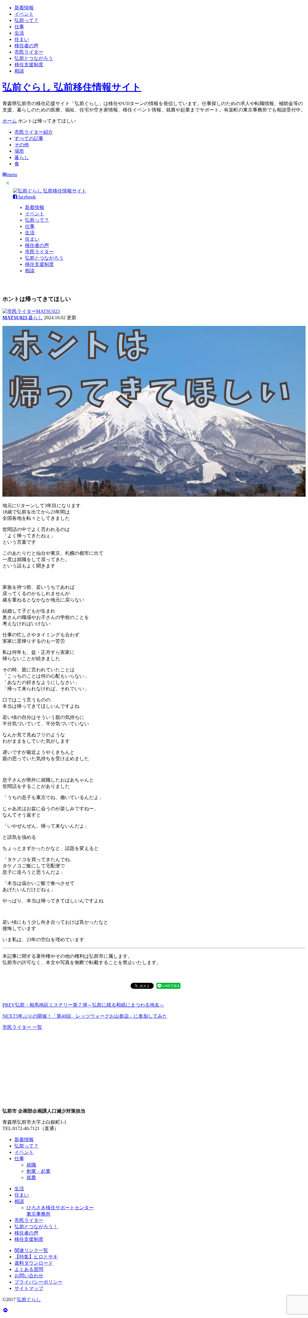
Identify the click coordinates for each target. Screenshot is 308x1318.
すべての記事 (28, 138)
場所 (19, 151)
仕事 (19, 26)
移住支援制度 (28, 64)
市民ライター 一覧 (22, 1027)
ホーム (9, 120)
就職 (31, 1164)
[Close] (7, 182)
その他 (21, 144)
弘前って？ (26, 20)
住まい (21, 39)
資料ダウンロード (33, 1263)
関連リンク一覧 (31, 1250)
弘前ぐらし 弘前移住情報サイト (71, 87)
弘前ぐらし (29, 1299)
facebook (26, 196)
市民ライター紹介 (33, 132)
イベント (24, 14)
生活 (19, 33)
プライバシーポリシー (38, 1282)
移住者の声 (26, 45)
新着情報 (24, 7)
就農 (31, 1177)
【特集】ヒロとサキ (36, 1256)
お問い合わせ (28, 1275)
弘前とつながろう (33, 58)
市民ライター (28, 52)
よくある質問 (28, 1269)
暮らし (21, 157)
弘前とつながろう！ (36, 1226)
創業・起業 (38, 1171)
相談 (19, 70)
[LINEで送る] (168, 985)
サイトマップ (28, 1288)
